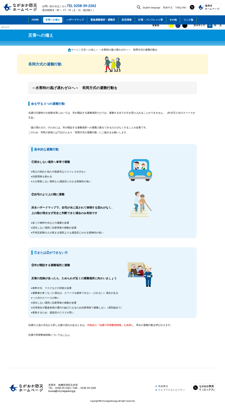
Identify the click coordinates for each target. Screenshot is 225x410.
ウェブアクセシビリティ (171, 389)
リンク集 (188, 19)
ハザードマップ (75, 19)
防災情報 (127, 19)
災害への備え (52, 19)
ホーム (75, 49)
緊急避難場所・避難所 (103, 19)
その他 (173, 19)
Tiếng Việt (180, 7)
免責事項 (163, 386)
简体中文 (168, 7)
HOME (35, 19)
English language (151, 7)
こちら (66, 334)
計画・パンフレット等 (150, 19)
